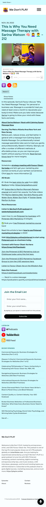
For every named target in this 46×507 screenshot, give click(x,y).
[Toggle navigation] (39, 10)
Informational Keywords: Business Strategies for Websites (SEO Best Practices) (20, 382)
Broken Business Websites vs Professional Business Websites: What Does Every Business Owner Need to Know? (22, 404)
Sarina (4, 115)
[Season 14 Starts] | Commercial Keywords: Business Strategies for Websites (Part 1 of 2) (21, 360)
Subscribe (23, 316)
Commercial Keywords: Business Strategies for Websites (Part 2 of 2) (19, 353)
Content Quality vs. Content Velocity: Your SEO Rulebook (19, 396)
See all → (5, 418)
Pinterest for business (26, 216)
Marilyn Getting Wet (14, 195)
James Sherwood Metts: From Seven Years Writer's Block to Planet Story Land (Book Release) (21, 389)
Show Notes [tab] (8, 97)
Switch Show (6, 2)
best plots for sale (20, 182)
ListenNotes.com (16, 452)
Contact (27, 481)
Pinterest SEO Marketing (12, 219)
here (8, 173)
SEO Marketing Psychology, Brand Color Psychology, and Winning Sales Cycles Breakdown (23, 412)
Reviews (27, 483)
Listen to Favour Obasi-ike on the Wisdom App (22, 266)
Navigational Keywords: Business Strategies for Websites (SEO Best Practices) (20, 374)
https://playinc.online (14, 471)
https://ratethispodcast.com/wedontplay (19, 273)
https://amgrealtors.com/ (26, 185)
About (4, 483)
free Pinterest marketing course (27, 223)
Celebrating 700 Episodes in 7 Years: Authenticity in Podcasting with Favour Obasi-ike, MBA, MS (21, 367)
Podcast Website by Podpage (30, 499)
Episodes (5, 481)
